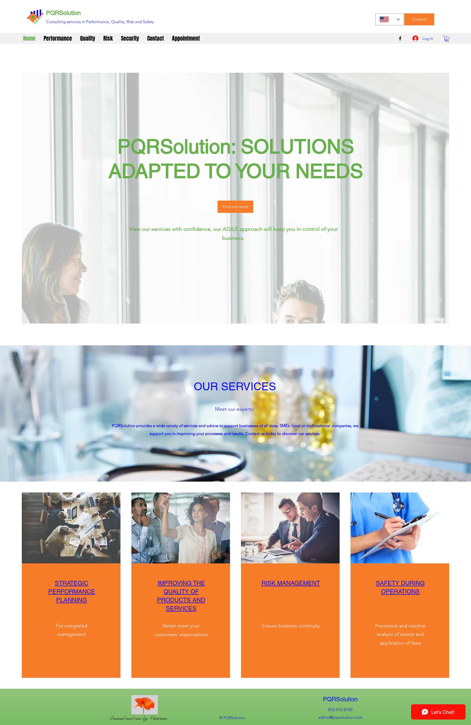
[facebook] (400, 38)
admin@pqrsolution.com (340, 717)
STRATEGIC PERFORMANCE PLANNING (71, 591)
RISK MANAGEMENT (290, 583)
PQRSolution (63, 13)
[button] (446, 39)
